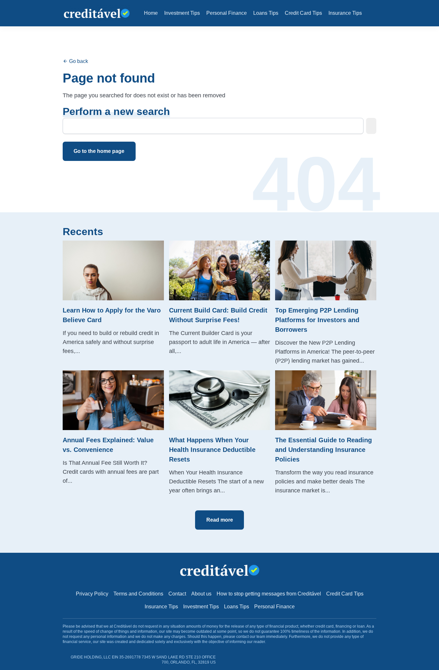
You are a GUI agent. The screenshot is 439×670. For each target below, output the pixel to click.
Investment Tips (182, 13)
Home (151, 13)
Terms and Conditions (138, 593)
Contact (177, 593)
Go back (78, 61)
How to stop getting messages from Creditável (269, 593)
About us (201, 593)
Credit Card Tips (303, 13)
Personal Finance (226, 13)
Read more (219, 520)
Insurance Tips (345, 13)
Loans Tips (265, 13)
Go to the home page (99, 151)
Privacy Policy (92, 593)
